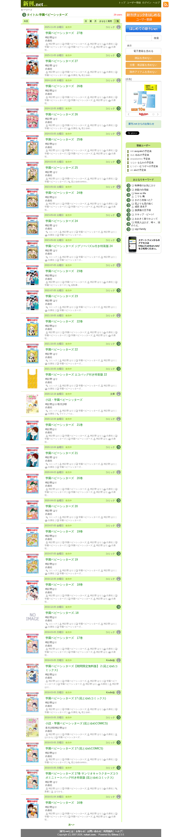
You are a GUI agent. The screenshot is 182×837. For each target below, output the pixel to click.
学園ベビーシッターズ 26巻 (64, 86)
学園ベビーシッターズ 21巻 (64, 424)
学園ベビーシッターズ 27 (62, 61)
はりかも (58, 791)
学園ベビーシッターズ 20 (62, 506)
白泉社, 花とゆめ (80, 75)
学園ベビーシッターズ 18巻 (64, 584)
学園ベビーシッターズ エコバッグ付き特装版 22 (76, 374)
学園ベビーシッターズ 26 (62, 114)
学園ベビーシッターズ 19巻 (64, 531)
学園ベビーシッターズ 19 (62, 559)
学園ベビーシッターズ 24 (62, 220)
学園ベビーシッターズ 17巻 (64, 637)
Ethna (115, 834)
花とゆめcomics (78, 181)
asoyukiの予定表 (143, 151)
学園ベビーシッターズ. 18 (62, 612)
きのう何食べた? (143, 200)
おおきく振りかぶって (146, 218)
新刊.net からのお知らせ (141, 123)
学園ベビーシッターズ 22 (62, 349)
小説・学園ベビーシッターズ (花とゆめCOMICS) (77, 723)
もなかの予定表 (145, 162)
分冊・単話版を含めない (143, 64)
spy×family (140, 229)
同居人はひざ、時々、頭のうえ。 (145, 224)
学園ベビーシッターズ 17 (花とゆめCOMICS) (74, 748)
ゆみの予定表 (142, 155)
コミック (52, 232)
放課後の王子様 (142, 210)
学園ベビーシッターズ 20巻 (64, 478)
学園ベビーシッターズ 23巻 (64, 271)
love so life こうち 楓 (140, 195)
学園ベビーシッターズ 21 (62, 453)
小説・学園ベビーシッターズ (64, 399)
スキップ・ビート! (144, 214)
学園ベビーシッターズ (70, 235)
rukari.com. (90, 834)
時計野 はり (54, 44)
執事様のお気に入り (145, 185)
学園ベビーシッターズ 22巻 (64, 321)
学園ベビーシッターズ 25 (62, 167)
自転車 (74, 285)
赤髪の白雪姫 (141, 189)
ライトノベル (65, 413)
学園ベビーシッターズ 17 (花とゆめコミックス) (76, 698)
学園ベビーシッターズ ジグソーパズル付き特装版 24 (79, 246)
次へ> (71, 824)
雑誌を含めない (143, 58)
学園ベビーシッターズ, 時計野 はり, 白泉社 (83, 684)
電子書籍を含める (143, 51)
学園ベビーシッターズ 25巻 (64, 139)
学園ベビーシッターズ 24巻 (64, 192)
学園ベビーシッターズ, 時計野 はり (83, 44)
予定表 (146, 158)
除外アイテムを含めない (143, 71)
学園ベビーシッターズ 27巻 (64, 32)
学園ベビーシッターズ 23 (62, 296)
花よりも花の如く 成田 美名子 (143, 205)
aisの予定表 (140, 170)
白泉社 (109, 44)
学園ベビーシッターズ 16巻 (64, 802)
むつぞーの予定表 (149, 166)
